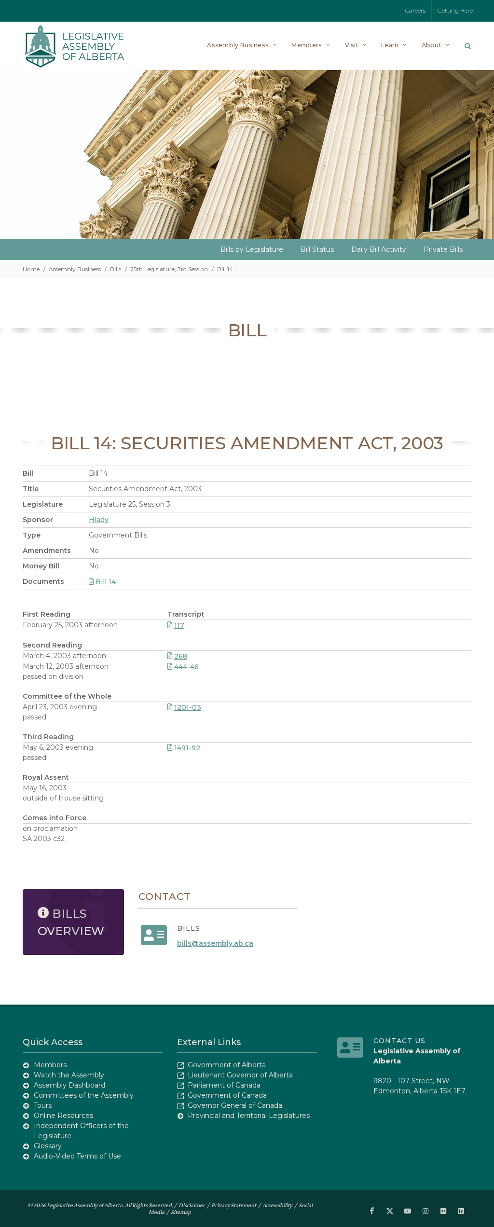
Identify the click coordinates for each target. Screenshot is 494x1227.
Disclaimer (191, 1205)
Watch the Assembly (69, 1075)
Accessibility (277, 1205)
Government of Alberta (227, 1065)
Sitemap (181, 1211)
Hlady (99, 519)
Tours (43, 1105)
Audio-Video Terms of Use (77, 1156)
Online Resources (63, 1115)
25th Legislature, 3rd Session (169, 269)
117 (179, 625)
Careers (415, 10)
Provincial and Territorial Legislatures (249, 1115)
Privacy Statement (233, 1205)
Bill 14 (106, 582)
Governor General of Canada (235, 1105)
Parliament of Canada (224, 1085)
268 (180, 656)
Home (31, 269)
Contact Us (399, 1040)
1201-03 (187, 707)
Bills (115, 269)
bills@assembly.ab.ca (215, 943)
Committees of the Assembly (84, 1095)
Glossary (48, 1146)
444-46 (186, 666)
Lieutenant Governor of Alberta (240, 1075)
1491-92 (187, 748)
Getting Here (455, 10)
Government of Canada (227, 1095)
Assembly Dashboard (69, 1085)
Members (50, 1065)
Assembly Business (75, 269)
